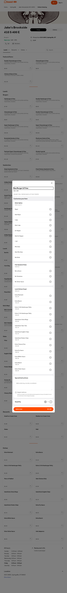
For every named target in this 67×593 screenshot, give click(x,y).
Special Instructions (21, 378)
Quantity (18, 402)
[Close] (51, 183)
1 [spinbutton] (48, 402)
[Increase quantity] (51, 402)
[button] (33, 409)
